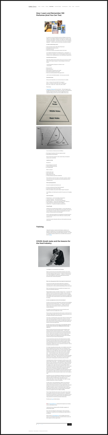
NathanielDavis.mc (56, 415)
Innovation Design (58, 6)
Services (43, 6)
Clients (70, 6)
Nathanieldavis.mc (53, 403)
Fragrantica (48, 89)
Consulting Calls (65, 6)
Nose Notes (51, 6)
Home (39, 6)
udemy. (50, 234)
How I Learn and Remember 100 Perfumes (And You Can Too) (50, 14)
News (73, 6)
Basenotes (53, 89)
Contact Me (77, 6)
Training (47, 6)
